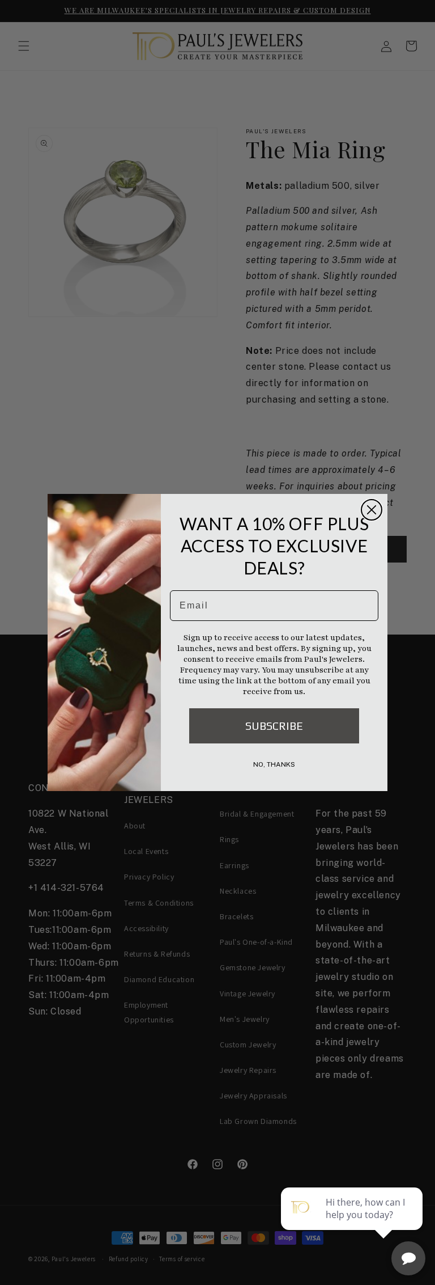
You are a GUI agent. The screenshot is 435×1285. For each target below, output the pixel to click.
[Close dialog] (371, 510)
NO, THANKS (274, 764)
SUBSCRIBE (274, 725)
